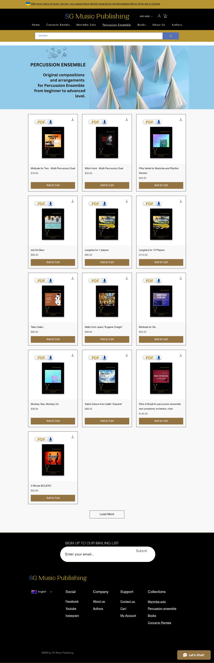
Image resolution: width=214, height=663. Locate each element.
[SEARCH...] (171, 36)
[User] (159, 16)
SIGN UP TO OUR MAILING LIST (92, 543)
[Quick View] (53, 139)
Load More (107, 514)
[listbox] (146, 16)
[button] (146, 16)
